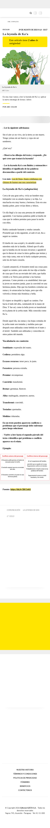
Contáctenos (25, 790)
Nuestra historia (25, 770)
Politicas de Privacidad (25, 778)
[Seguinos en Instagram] (30, 816)
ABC (7, 13)
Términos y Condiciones (25, 774)
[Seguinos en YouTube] (27, 816)
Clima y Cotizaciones (26, 13)
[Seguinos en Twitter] (24, 816)
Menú (46, 13)
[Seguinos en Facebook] (21, 816)
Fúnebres (25, 782)
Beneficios (25, 786)
